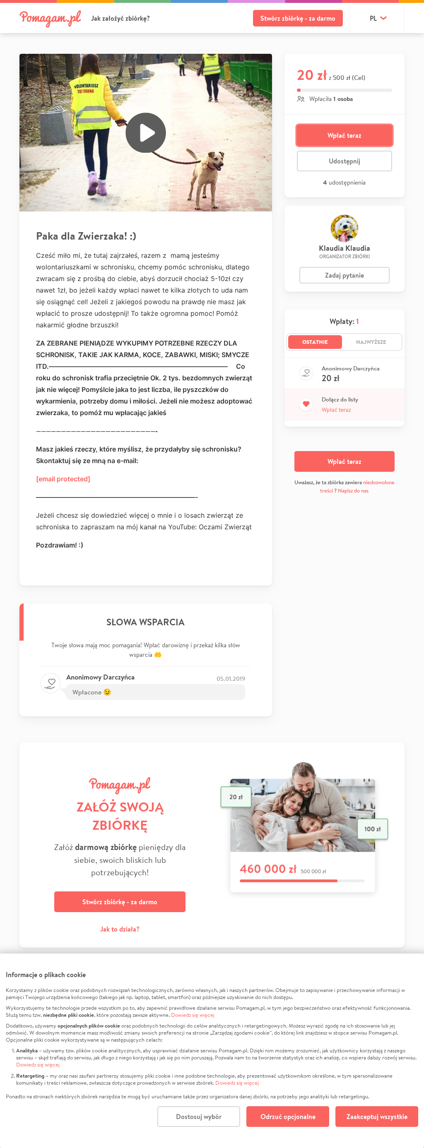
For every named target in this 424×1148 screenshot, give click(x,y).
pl (373, 18)
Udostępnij (344, 161)
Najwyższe (371, 342)
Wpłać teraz (344, 135)
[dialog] (212, 1050)
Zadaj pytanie (344, 275)
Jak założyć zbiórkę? (120, 18)
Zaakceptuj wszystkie (377, 1116)
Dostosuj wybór (199, 1116)
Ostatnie (315, 342)
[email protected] (63, 479)
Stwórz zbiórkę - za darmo (297, 18)
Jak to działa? (120, 929)
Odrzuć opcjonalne (288, 1116)
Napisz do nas (353, 490)
